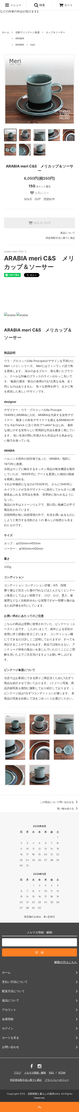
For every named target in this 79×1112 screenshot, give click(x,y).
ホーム (5, 32)
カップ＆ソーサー (55, 32)
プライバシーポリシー (57, 1079)
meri (32, 44)
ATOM (61, 1072)
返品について (67, 232)
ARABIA (19, 38)
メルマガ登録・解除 (35, 1072)
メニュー (15, 5)
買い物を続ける (66, 808)
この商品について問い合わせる (57, 802)
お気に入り (41, 192)
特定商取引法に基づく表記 (60, 237)
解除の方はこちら (65, 962)
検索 (41, 5)
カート (68, 5)
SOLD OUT (42, 223)
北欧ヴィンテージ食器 (27, 32)
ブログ (17, 1072)
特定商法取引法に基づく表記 (26, 1079)
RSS (51, 1072)
